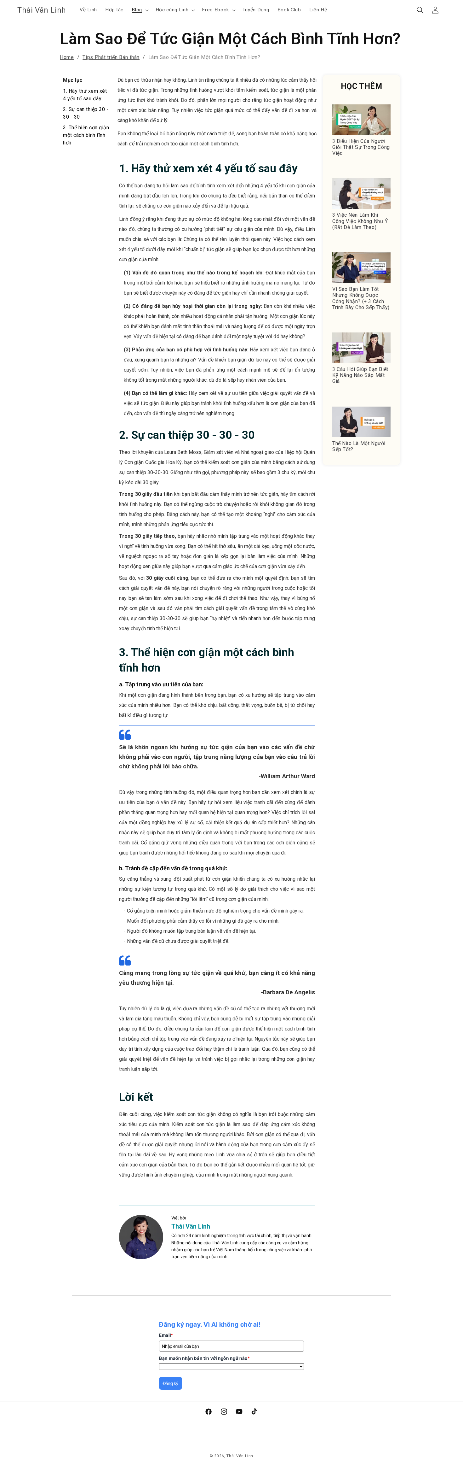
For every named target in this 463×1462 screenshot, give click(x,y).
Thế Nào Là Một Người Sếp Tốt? (359, 446)
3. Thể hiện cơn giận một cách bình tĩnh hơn (86, 135)
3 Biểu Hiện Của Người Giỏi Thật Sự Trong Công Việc (361, 147)
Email (166, 1335)
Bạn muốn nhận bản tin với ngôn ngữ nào (204, 1358)
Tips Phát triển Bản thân (111, 57)
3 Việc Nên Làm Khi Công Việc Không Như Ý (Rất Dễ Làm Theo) (360, 221)
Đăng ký (170, 1383)
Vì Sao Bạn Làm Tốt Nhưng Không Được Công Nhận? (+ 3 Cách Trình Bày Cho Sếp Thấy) (361, 298)
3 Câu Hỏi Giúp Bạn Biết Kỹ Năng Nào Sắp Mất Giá (360, 375)
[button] (139, 10)
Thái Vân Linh (190, 1226)
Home (67, 57)
